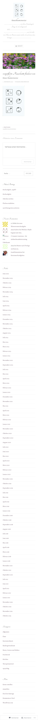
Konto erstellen (7, 685)
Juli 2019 (5, 493)
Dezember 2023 (8, 319)
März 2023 (6, 347)
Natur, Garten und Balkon (11, 650)
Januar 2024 (6, 315)
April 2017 (6, 588)
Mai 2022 (5, 374)
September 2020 (8, 438)
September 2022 (8, 365)
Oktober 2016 (7, 607)
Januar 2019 (6, 511)
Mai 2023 (5, 342)
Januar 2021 (6, 424)
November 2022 (8, 360)
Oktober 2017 (7, 570)
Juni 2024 (6, 301)
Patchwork (6, 655)
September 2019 (8, 488)
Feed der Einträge (8, 694)
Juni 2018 (6, 538)
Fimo (4, 636)
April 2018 (6, 547)
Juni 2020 (6, 452)
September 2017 (8, 575)
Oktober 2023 (7, 328)
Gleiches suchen (8, 199)
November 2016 (8, 602)
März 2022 (6, 383)
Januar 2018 (6, 561)
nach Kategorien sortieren (11, 208)
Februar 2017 (7, 593)
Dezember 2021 (7, 397)
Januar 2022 (6, 392)
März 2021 (6, 415)
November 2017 (7, 566)
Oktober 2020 (7, 433)
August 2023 (7, 333)
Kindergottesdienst (9, 646)
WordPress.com (8, 703)
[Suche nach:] (13, 173)
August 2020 (7, 442)
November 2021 (8, 401)
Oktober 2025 (7, 283)
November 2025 (8, 278)
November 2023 (8, 324)
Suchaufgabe (7, 194)
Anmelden (6, 689)
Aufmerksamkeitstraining (19, 239)
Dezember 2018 (8, 515)
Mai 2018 (5, 543)
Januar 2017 (6, 598)
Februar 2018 (7, 556)
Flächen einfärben (8, 203)
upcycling (6, 668)
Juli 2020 (6, 447)
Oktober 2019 (7, 484)
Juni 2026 (6, 274)
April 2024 (6, 306)
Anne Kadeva (15, 230)
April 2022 (6, 379)
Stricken (5, 659)
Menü (20, 46)
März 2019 (6, 506)
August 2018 (7, 529)
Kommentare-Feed (9, 698)
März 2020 (6, 465)
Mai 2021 (5, 406)
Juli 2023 (5, 337)
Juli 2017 (5, 579)
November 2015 (7, 611)
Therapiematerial (8, 664)
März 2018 (6, 552)
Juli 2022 (5, 369)
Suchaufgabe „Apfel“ (9, 190)
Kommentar (27, 162)
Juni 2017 (5, 584)
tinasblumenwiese (19, 20)
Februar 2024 (7, 310)
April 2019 (6, 502)
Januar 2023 (6, 356)
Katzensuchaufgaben (17, 255)
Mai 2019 (5, 497)
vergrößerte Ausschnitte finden (9, 128)
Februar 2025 (7, 287)
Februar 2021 (7, 420)
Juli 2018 (5, 534)
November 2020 (8, 429)
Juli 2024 (5, 296)
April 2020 (6, 461)
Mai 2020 (6, 456)
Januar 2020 (7, 474)
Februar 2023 (7, 351)
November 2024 (8, 292)
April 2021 (6, 411)
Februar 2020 (7, 470)
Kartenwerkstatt (8, 641)
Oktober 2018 (7, 520)
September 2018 (8, 525)
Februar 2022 (7, 388)
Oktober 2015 (7, 616)
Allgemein (6, 632)
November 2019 (8, 479)
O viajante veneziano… (18, 236)
